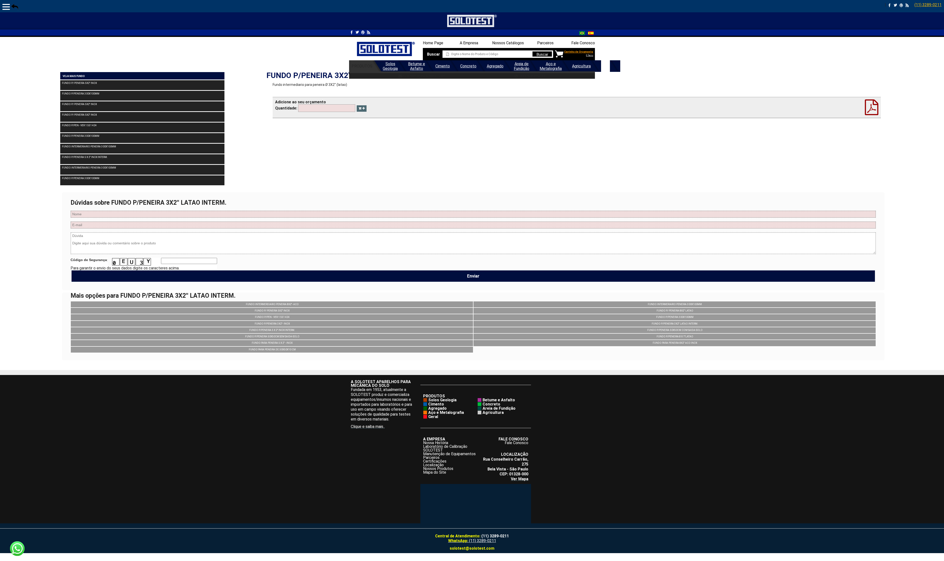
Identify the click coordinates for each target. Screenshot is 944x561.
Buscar (542, 54)
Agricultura (581, 66)
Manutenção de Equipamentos (449, 454)
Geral (605, 66)
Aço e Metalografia (551, 66)
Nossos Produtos (438, 468)
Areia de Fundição (521, 66)
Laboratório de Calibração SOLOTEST (445, 448)
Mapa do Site (434, 472)
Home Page (433, 43)
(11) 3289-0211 (928, 4)
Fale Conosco (583, 43)
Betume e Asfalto (416, 66)
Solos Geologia (390, 66)
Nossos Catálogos (508, 43)
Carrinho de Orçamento (578, 51)
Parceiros (545, 43)
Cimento (442, 66)
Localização (433, 465)
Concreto (468, 66)
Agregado (495, 66)
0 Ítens (589, 55)
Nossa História (435, 442)
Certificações (434, 461)
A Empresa (469, 43)
